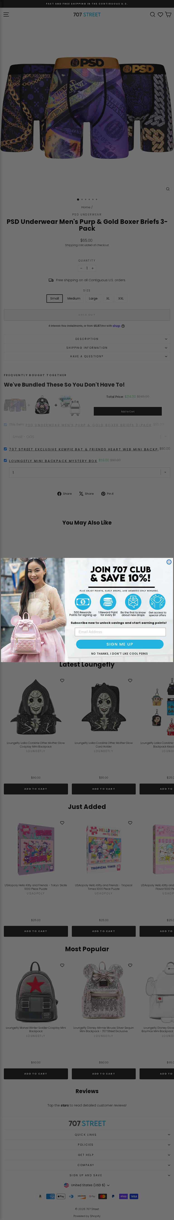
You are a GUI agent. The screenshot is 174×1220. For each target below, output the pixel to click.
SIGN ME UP (119, 644)
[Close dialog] (169, 562)
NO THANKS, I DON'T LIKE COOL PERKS (119, 654)
